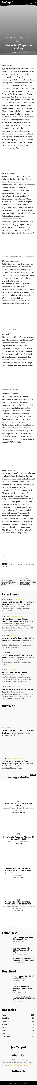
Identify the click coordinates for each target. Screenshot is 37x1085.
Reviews (5, 669)
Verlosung (6, 635)
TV (7, 38)
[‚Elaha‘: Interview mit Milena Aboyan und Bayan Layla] (18, 748)
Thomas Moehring (18, 812)
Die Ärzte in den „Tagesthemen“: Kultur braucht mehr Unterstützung (28, 582)
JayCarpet (14, 52)
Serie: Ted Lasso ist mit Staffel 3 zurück (18, 804)
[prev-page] (16, 915)
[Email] (29, 59)
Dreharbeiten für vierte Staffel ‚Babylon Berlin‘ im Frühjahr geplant (8, 582)
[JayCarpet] (8, 52)
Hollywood (6, 652)
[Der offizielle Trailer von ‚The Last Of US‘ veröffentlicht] (18, 825)
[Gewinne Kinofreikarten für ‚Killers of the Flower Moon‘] (7, 961)
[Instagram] (18, 1075)
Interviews (6, 616)
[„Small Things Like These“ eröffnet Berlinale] (18, 718)
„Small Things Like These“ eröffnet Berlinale (23, 939)
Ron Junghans (19, 877)
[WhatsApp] (25, 59)
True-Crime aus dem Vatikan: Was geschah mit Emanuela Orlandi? (18, 869)
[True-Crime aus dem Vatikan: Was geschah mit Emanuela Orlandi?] (18, 856)
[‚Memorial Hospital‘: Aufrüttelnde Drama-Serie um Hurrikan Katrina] (18, 890)
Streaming (19, 564)
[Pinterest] (20, 59)
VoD (11, 38)
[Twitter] (15, 59)
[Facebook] (11, 59)
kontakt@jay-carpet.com (19, 1065)
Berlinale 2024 (7, 599)
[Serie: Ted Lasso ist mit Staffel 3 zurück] (18, 792)
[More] (34, 59)
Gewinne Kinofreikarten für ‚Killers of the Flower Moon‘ (24, 959)
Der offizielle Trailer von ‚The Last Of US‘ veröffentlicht (18, 838)
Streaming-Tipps (29, 564)
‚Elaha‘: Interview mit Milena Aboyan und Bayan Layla (23, 950)
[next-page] (20, 915)
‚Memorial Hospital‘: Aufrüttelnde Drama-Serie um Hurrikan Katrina (18, 903)
